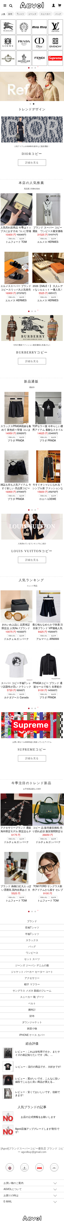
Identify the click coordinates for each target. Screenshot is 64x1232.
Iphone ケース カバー (32, 1035)
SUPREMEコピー (32, 749)
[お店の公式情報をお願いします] (8, 1116)
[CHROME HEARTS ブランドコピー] (23, 27)
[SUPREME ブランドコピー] (55, 58)
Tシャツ (20, 13)
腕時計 (32, 1009)
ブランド (32, 921)
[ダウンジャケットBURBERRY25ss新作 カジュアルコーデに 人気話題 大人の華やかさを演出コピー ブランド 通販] (8, 1053)
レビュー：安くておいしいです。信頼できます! (37, 1093)
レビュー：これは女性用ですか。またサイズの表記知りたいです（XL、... (37, 1053)
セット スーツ (32, 959)
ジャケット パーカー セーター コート (32, 971)
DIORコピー (32, 154)
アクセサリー (32, 978)
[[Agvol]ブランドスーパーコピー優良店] (32, 1218)
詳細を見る (32, 162)
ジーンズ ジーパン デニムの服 (32, 965)
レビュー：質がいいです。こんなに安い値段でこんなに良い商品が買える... (37, 1080)
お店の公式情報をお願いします (38, 1117)
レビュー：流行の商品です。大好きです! (38, 1066)
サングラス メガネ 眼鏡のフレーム (32, 990)
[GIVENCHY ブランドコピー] (55, 42)
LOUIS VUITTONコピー (32, 551)
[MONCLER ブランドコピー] (23, 58)
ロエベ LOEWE (47, 499)
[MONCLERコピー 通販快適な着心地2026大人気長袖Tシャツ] (8, 1080)
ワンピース (32, 952)
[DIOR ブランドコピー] (39, 42)
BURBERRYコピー (32, 352)
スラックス (32, 940)
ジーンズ (32, 13)
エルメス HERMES (47, 241)
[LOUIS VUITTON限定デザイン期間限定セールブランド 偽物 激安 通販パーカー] (8, 1093)
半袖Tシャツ (32, 934)
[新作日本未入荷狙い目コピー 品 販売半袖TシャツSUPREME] (8, 1066)
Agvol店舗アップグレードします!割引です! (37, 1130)
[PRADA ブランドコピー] (23, 42)
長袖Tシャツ (32, 927)
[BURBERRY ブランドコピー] (8, 27)
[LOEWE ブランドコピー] (8, 42)
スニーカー (45, 13)
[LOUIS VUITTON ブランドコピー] (55, 27)
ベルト (32, 1003)
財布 (10, 13)
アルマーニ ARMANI (47, 639)
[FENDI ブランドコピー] (39, 58)
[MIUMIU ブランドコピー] (39, 27)
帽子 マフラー (32, 984)
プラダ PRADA (16, 440)
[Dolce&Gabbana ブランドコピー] (8, 58)
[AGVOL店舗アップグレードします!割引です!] (32, 73)
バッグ (58, 13)
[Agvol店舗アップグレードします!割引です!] (8, 1130)
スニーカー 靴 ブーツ (32, 997)
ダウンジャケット (32, 1022)
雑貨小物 (32, 1028)
